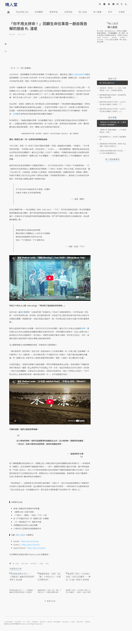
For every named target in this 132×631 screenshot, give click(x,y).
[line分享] (5, 44)
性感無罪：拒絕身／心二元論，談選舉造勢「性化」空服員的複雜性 (113, 89)
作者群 (121, 11)
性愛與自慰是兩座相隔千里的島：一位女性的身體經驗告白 (113, 151)
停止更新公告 (22, 11)
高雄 (41, 563)
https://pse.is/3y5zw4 (36, 548)
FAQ (24, 622)
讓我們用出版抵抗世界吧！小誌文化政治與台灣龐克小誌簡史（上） (113, 110)
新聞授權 (35, 622)
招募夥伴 (88, 622)
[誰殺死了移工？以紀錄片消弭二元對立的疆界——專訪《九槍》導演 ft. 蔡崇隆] (78, 580)
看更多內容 (51, 601)
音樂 (47, 563)
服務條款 (43, 622)
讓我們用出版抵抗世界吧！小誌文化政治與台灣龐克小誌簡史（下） (113, 103)
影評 (110, 11)
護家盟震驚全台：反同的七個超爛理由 (113, 137)
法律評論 (68, 11)
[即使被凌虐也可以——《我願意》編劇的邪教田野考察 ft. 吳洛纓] (21, 580)
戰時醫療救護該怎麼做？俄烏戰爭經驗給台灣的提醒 (113, 96)
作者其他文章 (15, 568)
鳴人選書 (97, 11)
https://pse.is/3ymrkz (31, 544)
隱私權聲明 (57, 622)
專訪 (22, 312)
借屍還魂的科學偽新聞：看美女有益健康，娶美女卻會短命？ (113, 144)
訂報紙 (73, 622)
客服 (28, 622)
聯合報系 (65, 622)
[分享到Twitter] (5, 37)
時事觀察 (39, 11)
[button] (5, 51)
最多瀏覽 (112, 117)
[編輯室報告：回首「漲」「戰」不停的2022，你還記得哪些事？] (50, 580)
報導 (83, 328)
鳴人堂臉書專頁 (112, 159)
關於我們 (80, 622)
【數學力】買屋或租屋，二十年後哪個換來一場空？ (113, 130)
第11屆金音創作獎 (78, 74)
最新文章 (112, 78)
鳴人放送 (83, 11)
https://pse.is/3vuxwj (29, 541)
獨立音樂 (24, 563)
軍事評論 (53, 11)
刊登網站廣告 (8, 622)
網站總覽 (18, 622)
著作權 (49, 622)
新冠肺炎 (34, 563)
